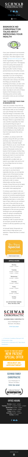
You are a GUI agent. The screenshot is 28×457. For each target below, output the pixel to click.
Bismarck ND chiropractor (14, 58)
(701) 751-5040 (14, 15)
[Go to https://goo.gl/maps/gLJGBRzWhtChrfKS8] (17, 11)
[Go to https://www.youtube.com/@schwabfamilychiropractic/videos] (14, 11)
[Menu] (14, 454)
